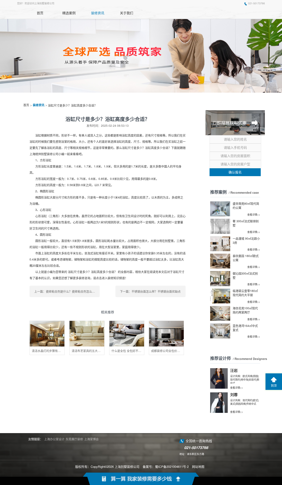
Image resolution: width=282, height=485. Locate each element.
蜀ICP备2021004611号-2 (172, 466)
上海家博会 (91, 439)
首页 (26, 105)
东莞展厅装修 (74, 439)
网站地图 (198, 466)
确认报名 (235, 172)
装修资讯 (38, 105)
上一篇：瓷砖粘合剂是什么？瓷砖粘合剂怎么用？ (66, 291)
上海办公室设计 (54, 439)
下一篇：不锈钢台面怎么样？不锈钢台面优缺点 (150, 291)
